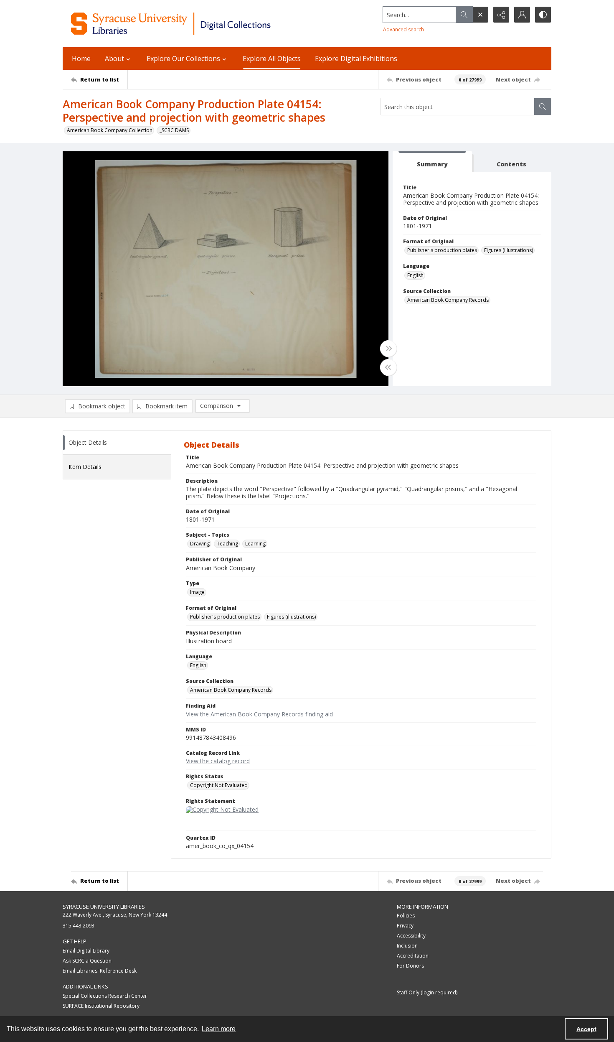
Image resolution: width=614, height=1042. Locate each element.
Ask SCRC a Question (87, 960)
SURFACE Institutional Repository (101, 1005)
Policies (406, 915)
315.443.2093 (78, 925)
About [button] (114, 58)
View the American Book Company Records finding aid (259, 714)
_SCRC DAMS (174, 130)
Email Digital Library (86, 950)
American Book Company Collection (109, 130)
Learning (255, 543)
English (415, 275)
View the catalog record (218, 761)
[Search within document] (542, 106)
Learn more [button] (219, 1028)
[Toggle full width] (388, 348)
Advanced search (403, 29)
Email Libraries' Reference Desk (100, 970)
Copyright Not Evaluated (219, 785)
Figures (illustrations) (508, 250)
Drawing (200, 543)
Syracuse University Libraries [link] (104, 906)
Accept (586, 1029)
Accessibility (411, 935)
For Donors (410, 965)
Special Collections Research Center (105, 995)
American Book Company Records (448, 299)
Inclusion (407, 945)
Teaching (227, 543)
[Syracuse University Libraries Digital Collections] (195, 24)
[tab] (432, 162)
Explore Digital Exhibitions (356, 58)
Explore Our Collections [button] (183, 58)
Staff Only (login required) (427, 992)
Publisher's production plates (442, 250)
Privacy (405, 925)
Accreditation (413, 955)
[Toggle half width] (388, 367)
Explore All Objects (272, 58)
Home (81, 58)
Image (197, 592)
